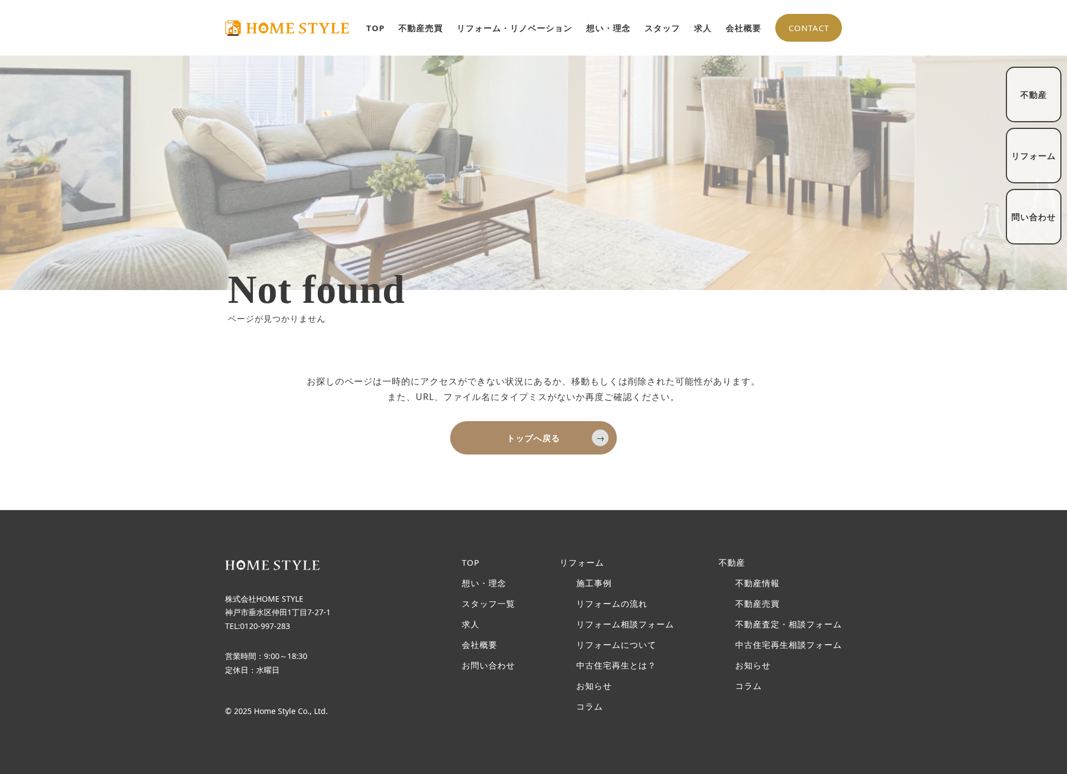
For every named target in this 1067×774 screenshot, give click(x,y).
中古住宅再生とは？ (616, 665)
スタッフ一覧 (488, 604)
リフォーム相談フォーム (625, 624)
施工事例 (594, 583)
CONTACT (809, 27)
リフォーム (582, 562)
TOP (375, 27)
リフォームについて (616, 645)
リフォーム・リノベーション (514, 27)
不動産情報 (757, 583)
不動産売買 (420, 27)
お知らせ (594, 686)
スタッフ (662, 27)
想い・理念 (608, 27)
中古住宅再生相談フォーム (788, 645)
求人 (703, 27)
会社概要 (743, 27)
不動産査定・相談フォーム (788, 624)
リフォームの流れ (611, 604)
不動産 (732, 562)
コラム (589, 706)
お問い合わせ (488, 665)
